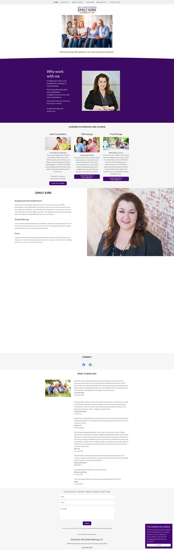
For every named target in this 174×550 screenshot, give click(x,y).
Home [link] (56, 2)
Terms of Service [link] (104, 528)
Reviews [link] (90, 2)
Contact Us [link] (115, 2)
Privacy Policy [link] (94, 528)
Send (87, 523)
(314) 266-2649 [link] (87, 548)
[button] (65, 2)
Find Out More (58, 183)
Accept (159, 545)
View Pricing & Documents (87, 176)
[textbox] (87, 497)
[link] (87, 9)
